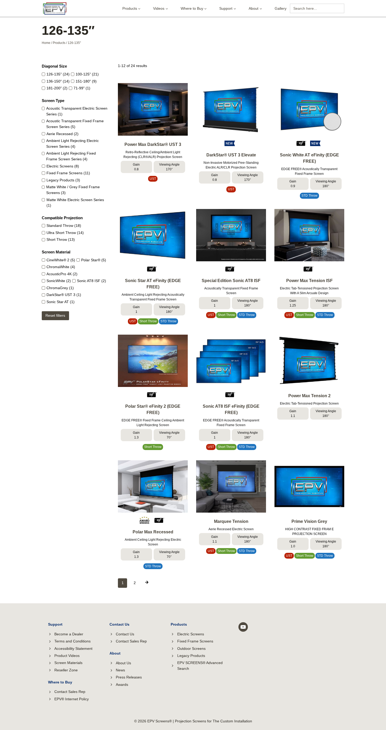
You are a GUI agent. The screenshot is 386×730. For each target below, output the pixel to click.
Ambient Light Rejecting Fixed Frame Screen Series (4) (71, 156)
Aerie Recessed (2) (62, 134)
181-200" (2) (56, 88)
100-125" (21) (87, 74)
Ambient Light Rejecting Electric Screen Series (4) (72, 144)
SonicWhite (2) (58, 281)
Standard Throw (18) (63, 226)
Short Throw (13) (60, 240)
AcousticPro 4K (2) (61, 274)
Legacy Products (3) (63, 180)
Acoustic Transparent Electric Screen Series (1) (76, 111)
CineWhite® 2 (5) (60, 260)
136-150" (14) (58, 81)
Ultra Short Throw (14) (65, 233)
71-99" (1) (82, 88)
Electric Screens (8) (62, 166)
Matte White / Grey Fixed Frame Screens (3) (73, 190)
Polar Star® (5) (93, 260)
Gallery (280, 8)
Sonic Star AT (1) (60, 302)
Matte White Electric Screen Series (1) (75, 203)
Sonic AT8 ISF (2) (91, 281)
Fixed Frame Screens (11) (68, 173)
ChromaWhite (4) (60, 267)
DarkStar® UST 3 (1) (63, 295)
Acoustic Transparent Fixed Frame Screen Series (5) (75, 124)
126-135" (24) (58, 74)
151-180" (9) (86, 81)
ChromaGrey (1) (60, 288)
